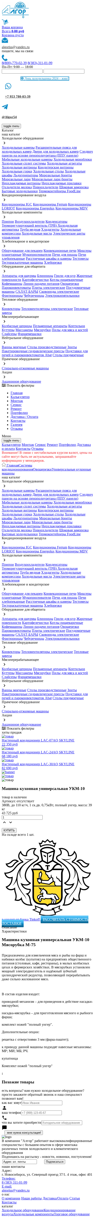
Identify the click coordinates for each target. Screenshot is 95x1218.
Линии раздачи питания (41, 283)
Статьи (74, 1198)
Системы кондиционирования (17, 467)
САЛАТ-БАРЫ (26, 291)
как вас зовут (11, 1103)
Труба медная (30, 229)
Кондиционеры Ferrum (50, 204)
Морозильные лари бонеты (52, 179)
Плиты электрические (48, 287)
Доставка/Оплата (55, 1198)
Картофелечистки (35, 280)
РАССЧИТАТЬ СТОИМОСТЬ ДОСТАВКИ (45, 921)
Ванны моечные (14, 347)
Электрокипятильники (62, 295)
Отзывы (17, 428)
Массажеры (24, 330)
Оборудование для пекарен (22, 250)
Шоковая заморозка (74, 187)
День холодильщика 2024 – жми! (46, 78)
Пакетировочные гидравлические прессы (33, 351)
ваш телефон (11, 1112)
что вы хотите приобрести (21, 1122)
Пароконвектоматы (16, 287)
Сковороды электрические (59, 291)
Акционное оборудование (21, 381)
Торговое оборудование (72, 1214)
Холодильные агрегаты (64, 163)
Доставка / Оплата (24, 417)
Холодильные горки (17, 171)
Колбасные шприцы (17, 326)
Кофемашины (12, 283)
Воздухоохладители (30, 221)
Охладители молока (17, 187)
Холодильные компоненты (33, 1214)
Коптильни (76, 326)
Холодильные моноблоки (72, 159)
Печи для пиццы (64, 254)
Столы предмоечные (68, 355)
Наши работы (31, 1198)
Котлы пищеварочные (66, 280)
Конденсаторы (56, 221)
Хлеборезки (53, 262)
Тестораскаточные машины (22, 262)
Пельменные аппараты (50, 326)
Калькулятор (20, 397)
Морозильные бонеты (55, 175)
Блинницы (45, 276)
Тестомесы (80, 258)
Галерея (16, 424)
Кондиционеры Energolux (35, 208)
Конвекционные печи (60, 250)
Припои (8, 221)
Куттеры (8, 330)
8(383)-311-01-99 (40, 63)
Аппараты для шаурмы (19, 276)
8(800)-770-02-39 (14, 63)
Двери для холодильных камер (55, 151)
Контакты (18, 421)
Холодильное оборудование (23, 1210)
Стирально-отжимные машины (25, 368)
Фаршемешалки (30, 334)
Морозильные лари (16, 179)
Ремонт (16, 409)
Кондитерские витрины (56, 167)
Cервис (16, 405)
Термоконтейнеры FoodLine (60, 191)
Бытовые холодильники (20, 191)
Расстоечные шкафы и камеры (49, 258)
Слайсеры (9, 334)
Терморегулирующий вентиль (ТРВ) (30, 225)
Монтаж (17, 401)
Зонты (72, 347)
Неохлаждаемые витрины (21, 183)
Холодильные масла (37, 233)
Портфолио (19, 413)
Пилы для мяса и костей (70, 330)
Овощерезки (69, 283)
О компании (11, 1198)
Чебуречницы (34, 295)
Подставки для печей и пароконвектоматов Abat (45, 353)
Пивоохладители (45, 187)
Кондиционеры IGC (17, 204)
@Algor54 (9, 117)
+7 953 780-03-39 (17, 96)
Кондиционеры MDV (71, 208)
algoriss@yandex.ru (16, 47)
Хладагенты (50, 229)
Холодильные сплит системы (24, 163)
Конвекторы (11, 309)
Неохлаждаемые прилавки (62, 183)
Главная (17, 393)
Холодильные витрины (19, 167)
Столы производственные (46, 347)
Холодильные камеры (18, 147)
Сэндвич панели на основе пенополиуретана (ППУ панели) (47, 153)
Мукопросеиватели (36, 254)
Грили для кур (65, 276)
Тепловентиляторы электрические (47, 309)
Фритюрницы (12, 295)
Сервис (40, 445)
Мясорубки (42, 330)
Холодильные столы (48, 171)
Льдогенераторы (25, 175)
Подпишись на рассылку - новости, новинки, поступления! (47, 1157)
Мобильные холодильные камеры (27, 159)
